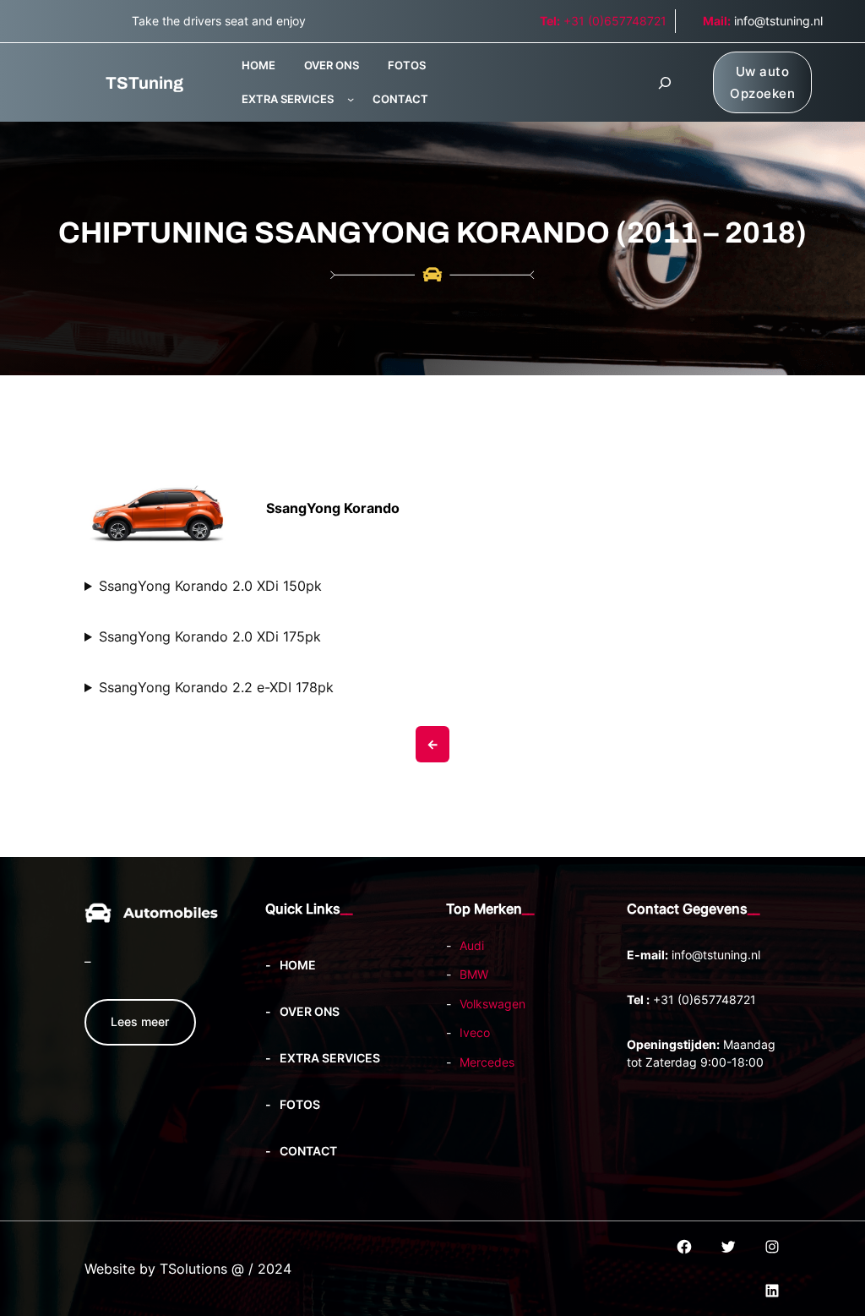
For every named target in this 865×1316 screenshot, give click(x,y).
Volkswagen (492, 1004)
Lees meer (140, 1021)
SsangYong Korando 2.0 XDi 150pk (210, 585)
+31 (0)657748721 (603, 21)
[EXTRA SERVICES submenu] (350, 99)
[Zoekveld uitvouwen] (665, 82)
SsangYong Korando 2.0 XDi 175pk (210, 636)
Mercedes (487, 1062)
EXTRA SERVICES (288, 99)
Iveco (475, 1032)
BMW (474, 974)
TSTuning (144, 83)
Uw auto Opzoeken (762, 82)
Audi (472, 945)
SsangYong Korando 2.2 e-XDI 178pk (216, 687)
